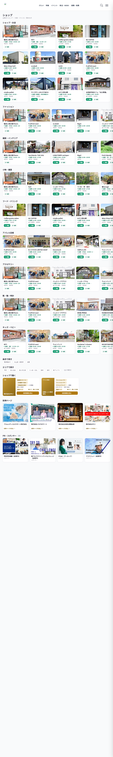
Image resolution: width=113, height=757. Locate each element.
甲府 (5, 370)
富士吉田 (13, 370)
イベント (54, 5)
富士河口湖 (22, 370)
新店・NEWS (64, 5)
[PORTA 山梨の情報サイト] (11, 5)
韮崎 (42, 370)
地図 (8, 47)
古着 (28, 362)
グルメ (41, 5)
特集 (47, 5)
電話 (35, 47)
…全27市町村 (67, 370)
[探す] (101, 5)
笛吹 (48, 370)
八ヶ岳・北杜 (33, 370)
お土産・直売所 (19, 362)
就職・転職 (75, 5)
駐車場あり (7, 362)
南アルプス (56, 370)
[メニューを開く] (107, 5)
